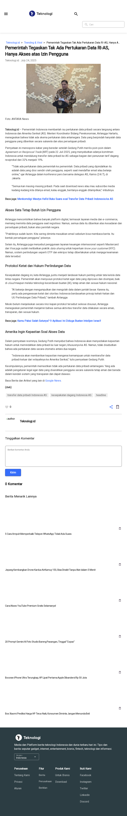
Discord (84, 801)
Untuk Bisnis (62, 775)
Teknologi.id (13, 42)
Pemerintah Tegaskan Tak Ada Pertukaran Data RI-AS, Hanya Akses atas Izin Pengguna (84, 42)
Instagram (85, 781)
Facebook (85, 775)
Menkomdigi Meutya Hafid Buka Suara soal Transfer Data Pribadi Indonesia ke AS (65, 198)
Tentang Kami (22, 775)
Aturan (17, 788)
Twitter (84, 788)
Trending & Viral (33, 42)
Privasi (18, 781)
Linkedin (85, 795)
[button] (5, 13)
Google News (53, 380)
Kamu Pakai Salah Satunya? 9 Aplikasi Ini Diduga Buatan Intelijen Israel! (59, 320)
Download (61, 781)
